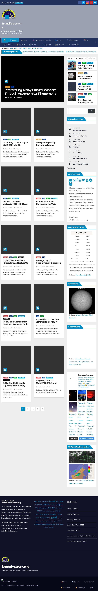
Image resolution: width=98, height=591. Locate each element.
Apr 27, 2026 (41, 325)
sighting (55, 521)
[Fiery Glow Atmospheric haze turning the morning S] (91, 395)
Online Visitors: (72, 508)
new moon (39, 48)
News (12, 86)
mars (47, 511)
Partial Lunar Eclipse (79, 141)
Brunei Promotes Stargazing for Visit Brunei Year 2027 (46, 204)
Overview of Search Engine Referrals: (79, 536)
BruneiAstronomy (11, 25)
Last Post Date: (72, 541)
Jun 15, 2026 (8, 266)
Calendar (87, 359)
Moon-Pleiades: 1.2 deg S (80, 164)
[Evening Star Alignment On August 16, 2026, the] (73, 395)
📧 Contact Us (76, 582)
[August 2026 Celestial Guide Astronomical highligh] (82, 418)
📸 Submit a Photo (65, 587)
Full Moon (76, 147)
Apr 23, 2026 (8, 389)
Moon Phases (80, 359)
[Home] (4, 40)
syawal (53, 524)
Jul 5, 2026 (9, 97)
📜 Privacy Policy (80, 587)
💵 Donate (64, 582)
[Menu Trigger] (7, 17)
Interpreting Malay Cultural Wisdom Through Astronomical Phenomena (30, 91)
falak (36, 508)
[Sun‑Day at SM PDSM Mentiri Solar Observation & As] (73, 418)
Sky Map (85, 315)
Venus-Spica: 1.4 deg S (80, 158)
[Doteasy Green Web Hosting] (9, 581)
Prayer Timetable (81, 275)
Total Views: (71, 530)
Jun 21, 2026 (41, 207)
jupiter (60, 508)
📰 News (24, 40)
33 (37, 409)
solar (59, 521)
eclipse (24, 48)
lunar (29, 48)
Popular (80, 58)
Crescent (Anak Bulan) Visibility (79, 362)
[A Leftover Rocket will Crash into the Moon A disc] (73, 430)
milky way (46, 514)
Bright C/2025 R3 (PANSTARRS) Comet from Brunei (46, 383)
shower (51, 521)
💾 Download (33, 45)
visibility (51, 527)
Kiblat (89, 275)
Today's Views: (72, 514)
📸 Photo (20, 45)
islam (57, 508)
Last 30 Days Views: (73, 525)
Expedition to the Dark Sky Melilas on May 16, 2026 (48, 322)
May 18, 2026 (9, 328)
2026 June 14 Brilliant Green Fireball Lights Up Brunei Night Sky (15, 263)
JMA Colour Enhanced (76, 483)
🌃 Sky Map (47, 45)
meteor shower (39, 514)
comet (61, 501)
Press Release (91, 58)
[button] (96, 42)
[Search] (91, 111)
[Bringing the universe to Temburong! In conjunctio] (82, 407)
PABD (84, 62)
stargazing (37, 524)
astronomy (45, 501)
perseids (60, 518)
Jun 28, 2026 (8, 207)
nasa (58, 514)
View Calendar (71, 168)
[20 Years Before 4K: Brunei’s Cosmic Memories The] (82, 430)
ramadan (42, 521)
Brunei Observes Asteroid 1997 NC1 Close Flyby (15, 204)
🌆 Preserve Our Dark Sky (42, 40)
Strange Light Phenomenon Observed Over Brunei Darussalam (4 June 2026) (48, 264)
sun (43, 524)
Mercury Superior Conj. (80, 130)
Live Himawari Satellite (86, 480)
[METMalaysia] (82, 471)
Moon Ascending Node (80, 136)
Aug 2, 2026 (8, 148)
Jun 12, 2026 (41, 266)
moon (15, 48)
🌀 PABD (58, 40)
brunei (34, 48)
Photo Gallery (90, 62)
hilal (49, 508)
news (20, 48)
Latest (71, 58)
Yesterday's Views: (73, 519)
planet (37, 521)
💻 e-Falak (7, 45)
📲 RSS (92, 587)
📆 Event (87, 40)
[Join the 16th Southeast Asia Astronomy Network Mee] (91, 418)
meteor (57, 511)
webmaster (19, 97)
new (61, 514)
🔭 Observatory (73, 40)
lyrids (44, 511)
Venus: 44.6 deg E (78, 153)
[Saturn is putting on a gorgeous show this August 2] (91, 407)
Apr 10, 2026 (41, 387)
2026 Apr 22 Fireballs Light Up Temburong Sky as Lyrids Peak (14, 385)
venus (46, 527)
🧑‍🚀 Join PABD (60, 45)
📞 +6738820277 (89, 582)
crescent (46, 504)
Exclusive (80, 94)
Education (7, 86)
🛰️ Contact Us (74, 45)
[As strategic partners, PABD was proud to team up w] (82, 395)
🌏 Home (13, 40)
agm (35, 501)
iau (53, 508)
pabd (11, 48)
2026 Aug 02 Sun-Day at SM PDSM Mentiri (15, 143)
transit (57, 524)
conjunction (38, 504)
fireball (40, 508)
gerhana (45, 508)
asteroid (39, 501)
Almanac (78, 315)
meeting (52, 511)
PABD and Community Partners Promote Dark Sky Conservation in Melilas (15, 325)
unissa (61, 524)
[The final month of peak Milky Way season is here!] (73, 407)
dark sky (52, 504)
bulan (57, 501)
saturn (47, 521)
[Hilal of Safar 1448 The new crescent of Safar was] (91, 430)
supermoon (48, 524)
